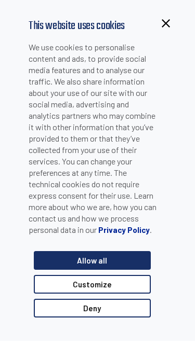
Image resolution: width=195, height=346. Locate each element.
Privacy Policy (124, 229)
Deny (92, 308)
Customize (92, 284)
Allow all (92, 260)
